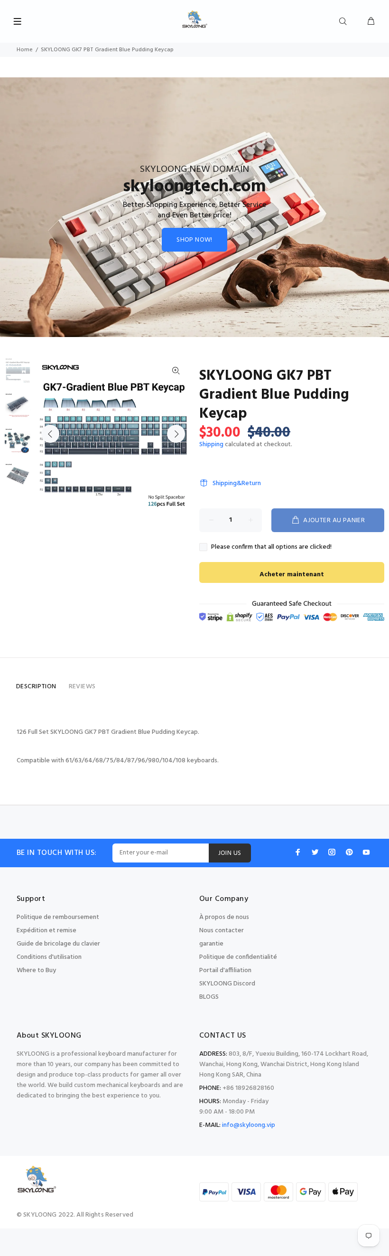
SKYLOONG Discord (227, 983)
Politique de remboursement (58, 917)
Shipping (211, 444)
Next (176, 434)
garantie (211, 943)
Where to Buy (36, 970)
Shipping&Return (237, 483)
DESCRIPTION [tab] (36, 686)
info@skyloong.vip (248, 1125)
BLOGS (209, 997)
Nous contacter (221, 930)
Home (25, 50)
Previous (50, 434)
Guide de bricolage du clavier (58, 943)
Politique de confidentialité (238, 957)
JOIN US (229, 853)
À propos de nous (224, 917)
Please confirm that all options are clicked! (271, 547)
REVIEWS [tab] (82, 686)
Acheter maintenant (291, 574)
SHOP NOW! (194, 239)
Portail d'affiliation (225, 970)
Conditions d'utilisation (49, 957)
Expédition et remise (46, 930)
